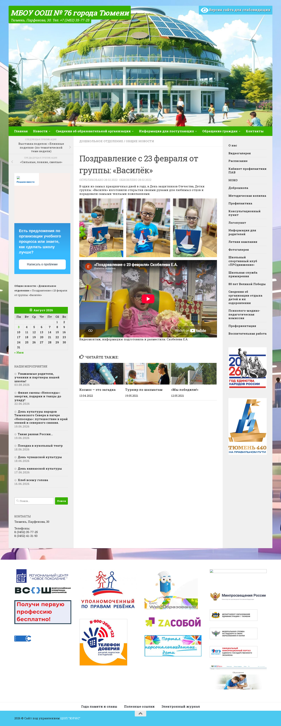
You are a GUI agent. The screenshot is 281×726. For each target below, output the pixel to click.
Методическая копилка (247, 196)
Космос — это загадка (97, 390)
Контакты (255, 131)
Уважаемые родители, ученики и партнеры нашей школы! (36, 377)
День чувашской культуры (40, 457)
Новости (40, 131)
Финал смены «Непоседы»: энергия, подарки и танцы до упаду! (37, 396)
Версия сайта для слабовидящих (239, 9)
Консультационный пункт (244, 213)
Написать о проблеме (42, 264)
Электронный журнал (181, 706)
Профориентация (242, 326)
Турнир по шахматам (143, 390)
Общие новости (140, 141)
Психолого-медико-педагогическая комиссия (244, 314)
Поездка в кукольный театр (40, 445)
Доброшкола (238, 188)
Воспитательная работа (247, 333)
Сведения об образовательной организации (93, 131)
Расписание (238, 161)
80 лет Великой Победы (247, 284)
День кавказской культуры (40, 468)
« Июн (19, 352)
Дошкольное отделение (101, 141)
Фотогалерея (238, 249)
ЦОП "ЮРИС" (70, 718)
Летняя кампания (242, 242)
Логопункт (237, 222)
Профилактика (240, 203)
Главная (21, 131)
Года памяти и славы (99, 706)
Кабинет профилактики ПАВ (247, 170)
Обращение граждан (220, 131)
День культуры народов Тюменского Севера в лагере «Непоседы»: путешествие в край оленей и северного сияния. (41, 417)
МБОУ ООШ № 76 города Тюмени (70, 12)
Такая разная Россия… (35, 434)
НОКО (233, 180)
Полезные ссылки (139, 706)
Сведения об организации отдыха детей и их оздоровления (245, 297)
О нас (232, 145)
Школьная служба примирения (242, 274)
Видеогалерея (239, 153)
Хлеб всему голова (33, 480)
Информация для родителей (242, 232)
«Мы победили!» (184, 390)
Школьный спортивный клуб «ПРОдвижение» (242, 261)
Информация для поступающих (166, 131)
